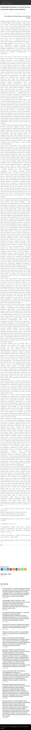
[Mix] (19, 569)
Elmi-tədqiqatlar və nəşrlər (19, 13)
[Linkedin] (7, 569)
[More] (25, 569)
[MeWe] (16, 569)
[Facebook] (2, 569)
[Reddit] (13, 569)
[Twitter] (5, 569)
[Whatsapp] (22, 569)
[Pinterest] (10, 569)
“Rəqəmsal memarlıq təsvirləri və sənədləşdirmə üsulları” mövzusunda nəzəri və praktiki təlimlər (15, 632)
